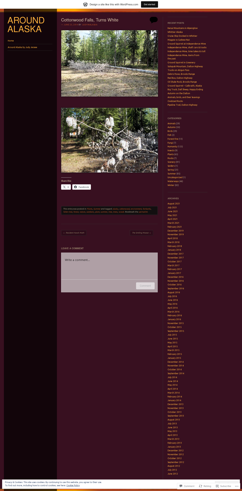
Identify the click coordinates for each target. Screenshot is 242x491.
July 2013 (172, 423)
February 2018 (175, 246)
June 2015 (173, 338)
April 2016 (173, 308)
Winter (171, 185)
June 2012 (173, 474)
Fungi (170, 143)
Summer (96, 209)
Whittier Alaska (175, 32)
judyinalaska (89, 25)
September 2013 (176, 416)
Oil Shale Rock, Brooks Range (182, 82)
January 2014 (174, 400)
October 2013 (175, 412)
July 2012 (172, 470)
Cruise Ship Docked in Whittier (182, 36)
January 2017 (174, 273)
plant (97, 212)
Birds (170, 131)
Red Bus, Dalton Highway (180, 78)
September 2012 (176, 462)
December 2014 (176, 362)
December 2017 (176, 254)
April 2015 (173, 346)
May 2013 (172, 431)
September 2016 (176, 288)
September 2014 (176, 373)
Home (11, 41)
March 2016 (173, 312)
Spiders (171, 166)
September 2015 (176, 331)
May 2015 (172, 342)
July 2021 (172, 207)
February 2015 (175, 354)
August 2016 (174, 292)
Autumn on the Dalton (179, 93)
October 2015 (175, 327)
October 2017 (175, 261)
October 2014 (175, 369)
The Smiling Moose (141, 233)
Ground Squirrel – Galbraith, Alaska (185, 86)
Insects (171, 150)
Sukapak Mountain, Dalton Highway (185, 66)
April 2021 (173, 219)
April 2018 (173, 238)
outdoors (90, 212)
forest (75, 212)
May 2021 (172, 215)
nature (82, 212)
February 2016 (175, 315)
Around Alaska (26, 24)
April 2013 (173, 435)
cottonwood (124, 209)
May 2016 (172, 304)
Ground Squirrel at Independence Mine (187, 44)
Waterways (173, 181)
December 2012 (176, 450)
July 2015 (172, 335)
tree (110, 212)
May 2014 (172, 385)
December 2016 (176, 277)
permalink (143, 212)
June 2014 (173, 381)
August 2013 (174, 420)
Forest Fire (173, 139)
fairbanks (147, 209)
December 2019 (176, 231)
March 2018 (173, 242)
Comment (145, 285)
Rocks (170, 158)
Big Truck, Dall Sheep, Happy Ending (185, 89)
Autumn (172, 127)
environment (136, 209)
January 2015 (174, 358)
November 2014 (176, 365)
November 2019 (176, 234)
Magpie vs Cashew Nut (179, 40)
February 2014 (175, 396)
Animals (171, 123)
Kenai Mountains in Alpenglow (183, 28)
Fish (169, 135)
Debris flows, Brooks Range (181, 74)
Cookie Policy (73, 485)
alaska (115, 209)
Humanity (172, 146)
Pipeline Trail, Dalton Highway (182, 105)
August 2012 (174, 466)
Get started (149, 4)
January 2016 (174, 319)
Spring (171, 170)
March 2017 (173, 265)
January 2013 (174, 447)
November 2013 (176, 408)
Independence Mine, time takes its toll (186, 51)
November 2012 (176, 454)
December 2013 (176, 404)
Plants (89, 209)
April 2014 (173, 389)
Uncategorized (175, 177)
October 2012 (175, 458)
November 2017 (176, 257)
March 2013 (173, 439)
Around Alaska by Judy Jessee (22, 47)
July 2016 (172, 296)
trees (115, 212)
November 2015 (176, 323)
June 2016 (173, 300)
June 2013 (173, 427)
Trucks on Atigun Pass (178, 70)
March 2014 (173, 393)
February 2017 (175, 269)
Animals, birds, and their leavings (184, 97)
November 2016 (176, 281)
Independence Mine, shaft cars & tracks (187, 47)
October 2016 (175, 284)
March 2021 (173, 223)
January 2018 (174, 250)
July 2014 (172, 377)
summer (103, 212)
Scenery (171, 162)
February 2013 (175, 443)
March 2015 (173, 350)
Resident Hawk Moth (73, 233)
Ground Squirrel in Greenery (181, 62)
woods (121, 212)
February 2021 (175, 227)
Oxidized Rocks (175, 101)
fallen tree (67, 212)
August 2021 (174, 203)
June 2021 (173, 211)
